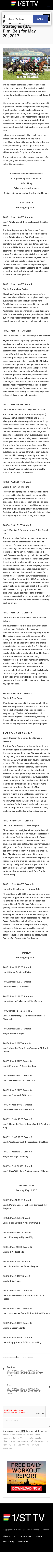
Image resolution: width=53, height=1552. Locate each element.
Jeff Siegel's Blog (9, 1357)
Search (40, 19)
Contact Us (23, 1542)
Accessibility (8, 1542)
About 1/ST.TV (9, 1536)
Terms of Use (25, 1536)
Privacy (39, 1536)
